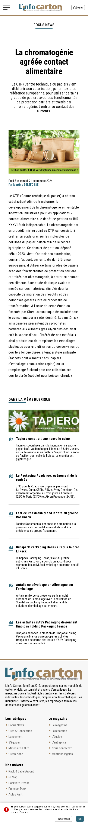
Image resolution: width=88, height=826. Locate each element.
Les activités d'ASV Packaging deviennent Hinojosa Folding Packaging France (46, 624)
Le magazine (59, 725)
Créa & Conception (20, 731)
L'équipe (57, 737)
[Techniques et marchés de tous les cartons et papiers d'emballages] (40, 7)
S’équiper (14, 742)
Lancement (15, 737)
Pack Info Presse (19, 783)
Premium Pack (17, 789)
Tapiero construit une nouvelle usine (43, 439)
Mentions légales (62, 754)
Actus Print (15, 794)
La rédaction (59, 731)
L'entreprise (59, 742)
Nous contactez (62, 748)
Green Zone (16, 754)
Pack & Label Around (21, 771)
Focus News (16, 725)
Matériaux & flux (19, 748)
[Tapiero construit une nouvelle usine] (44, 421)
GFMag (13, 777)
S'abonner (78, 7)
